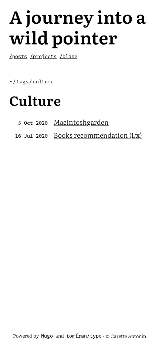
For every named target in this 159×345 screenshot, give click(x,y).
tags (22, 82)
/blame (68, 56)
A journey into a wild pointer (77, 26)
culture (43, 82)
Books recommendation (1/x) (98, 135)
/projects (43, 56)
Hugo (47, 336)
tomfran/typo (84, 336)
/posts (18, 56)
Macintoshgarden (81, 122)
